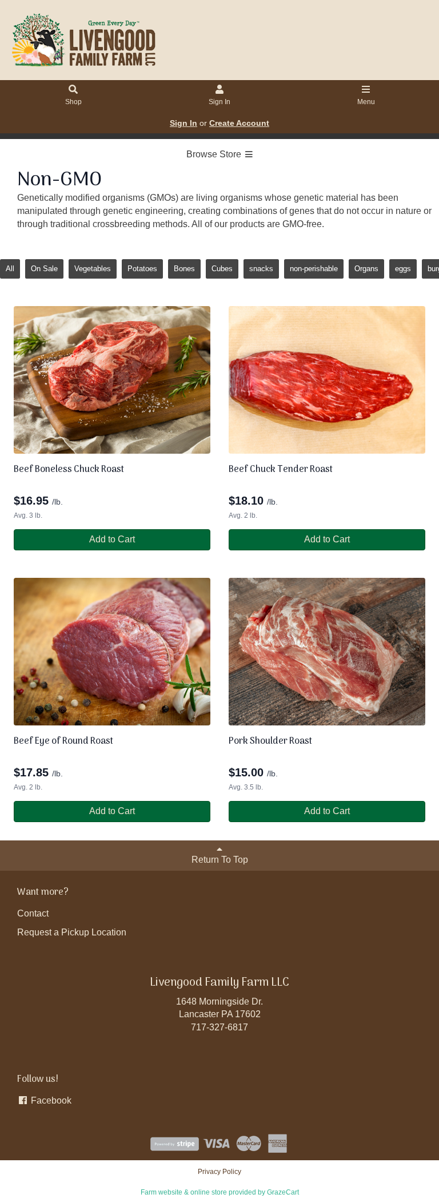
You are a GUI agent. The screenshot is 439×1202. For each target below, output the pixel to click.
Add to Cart (112, 539)
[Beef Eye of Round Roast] (112, 651)
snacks (261, 268)
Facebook (50, 1100)
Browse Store (215, 154)
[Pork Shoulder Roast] (327, 651)
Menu (366, 102)
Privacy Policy (219, 1172)
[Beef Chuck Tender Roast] (327, 380)
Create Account (239, 123)
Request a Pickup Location (71, 932)
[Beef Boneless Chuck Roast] (112, 380)
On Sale (44, 268)
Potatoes (142, 268)
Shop (73, 102)
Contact (33, 913)
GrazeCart (283, 1192)
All (10, 268)
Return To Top (219, 859)
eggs (403, 268)
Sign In (219, 102)
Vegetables (92, 268)
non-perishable (314, 268)
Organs (366, 268)
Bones (184, 268)
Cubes (222, 268)
